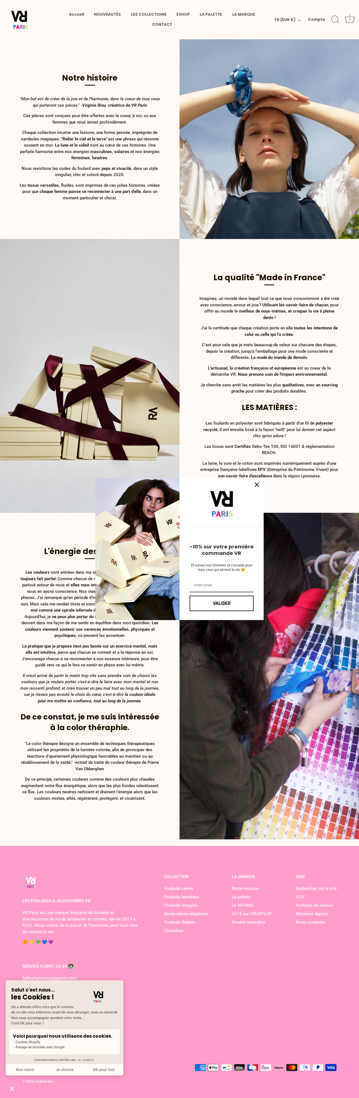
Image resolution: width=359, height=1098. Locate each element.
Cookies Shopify (28, 1042)
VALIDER (222, 603)
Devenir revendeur (248, 922)
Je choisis (64, 1069)
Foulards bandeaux (181, 896)
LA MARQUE (243, 14)
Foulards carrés (178, 888)
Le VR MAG (242, 905)
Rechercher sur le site (316, 888)
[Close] (257, 484)
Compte (316, 19)
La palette (241, 896)
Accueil (76, 14)
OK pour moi (104, 1069)
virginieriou (43, 1081)
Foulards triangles (181, 905)
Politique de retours (314, 905)
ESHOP (183, 14)
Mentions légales (312, 913)
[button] (12, 1088)
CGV (300, 896)
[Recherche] (335, 19)
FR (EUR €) (285, 20)
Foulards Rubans (179, 922)
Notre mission (245, 888)
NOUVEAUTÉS (107, 14)
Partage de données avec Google (40, 1047)
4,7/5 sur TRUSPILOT (252, 913)
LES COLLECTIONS (149, 14)
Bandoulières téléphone (186, 913)
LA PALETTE (211, 14)
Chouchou (173, 930)
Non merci (25, 1069)
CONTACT (162, 24)
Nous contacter (310, 922)
